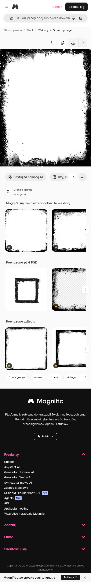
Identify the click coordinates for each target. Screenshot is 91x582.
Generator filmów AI (17, 477)
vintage (71, 377)
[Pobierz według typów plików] (82, 42)
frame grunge (17, 377)
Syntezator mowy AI (18, 483)
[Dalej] (73, 177)
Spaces (9, 462)
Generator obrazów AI (19, 472)
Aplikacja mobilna (16, 508)
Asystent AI (12, 467)
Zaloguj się (76, 7)
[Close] (84, 577)
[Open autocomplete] (9, 18)
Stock (30, 30)
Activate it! (70, 577)
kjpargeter (20, 194)
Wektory (43, 30)
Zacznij (10, 525)
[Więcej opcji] (51, 42)
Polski (45, 436)
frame (54, 377)
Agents (12, 498)
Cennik (57, 7)
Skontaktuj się (15, 549)
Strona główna (13, 30)
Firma (8, 537)
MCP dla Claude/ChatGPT (25, 493)
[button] (45, 436)
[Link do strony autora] (8, 192)
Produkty (11, 454)
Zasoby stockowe (16, 488)
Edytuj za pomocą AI (28, 177)
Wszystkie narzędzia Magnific (24, 514)
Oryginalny (29, 57)
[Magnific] (45, 402)
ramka (38, 377)
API (6, 503)
